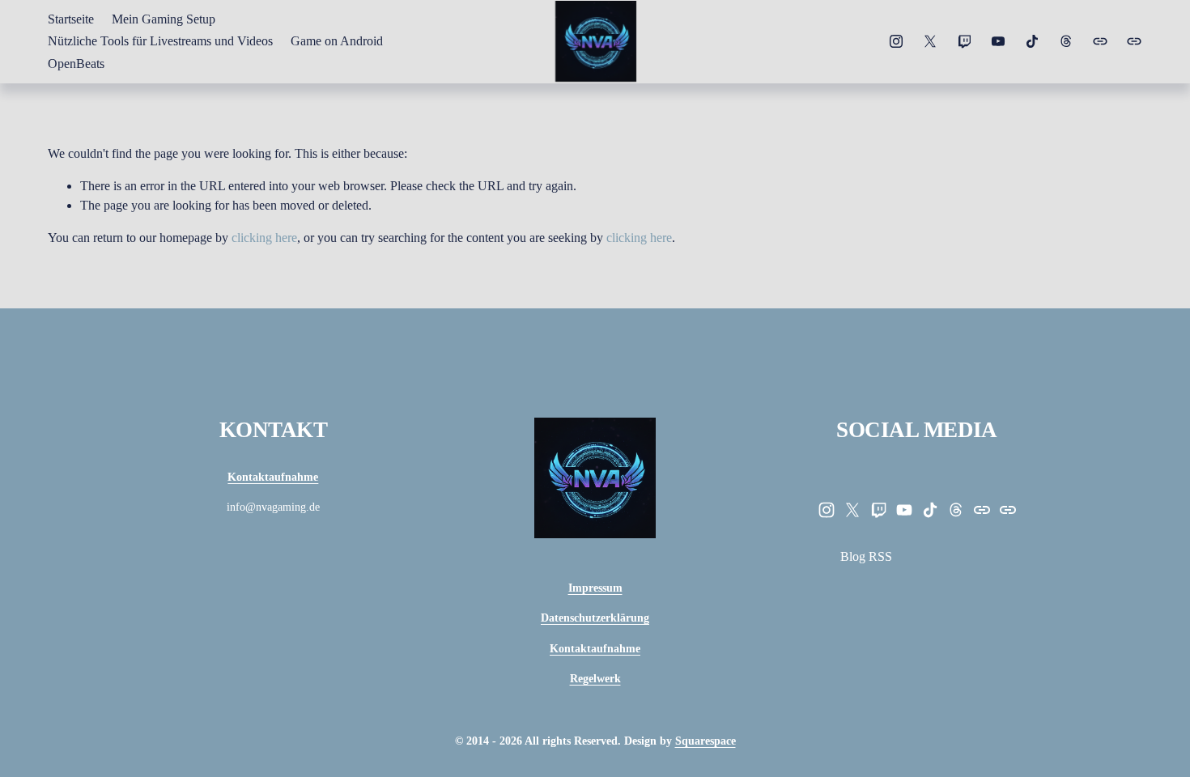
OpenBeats (76, 63)
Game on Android (337, 41)
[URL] (1100, 41)
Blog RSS (866, 556)
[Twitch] (964, 41)
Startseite (71, 19)
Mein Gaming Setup (163, 19)
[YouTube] (998, 41)
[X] (930, 41)
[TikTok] (1032, 41)
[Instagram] (896, 41)
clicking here (264, 237)
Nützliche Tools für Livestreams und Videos (160, 41)
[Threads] (1066, 41)
